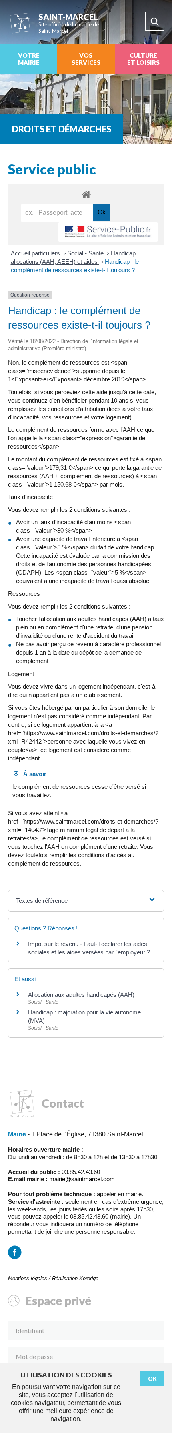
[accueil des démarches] (86, 194)
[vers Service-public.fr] (108, 232)
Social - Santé (86, 253)
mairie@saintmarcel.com (82, 1179)
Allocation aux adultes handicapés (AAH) (81, 994)
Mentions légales (27, 1278)
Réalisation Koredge (75, 1278)
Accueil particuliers (36, 253)
